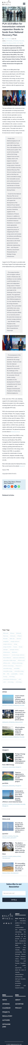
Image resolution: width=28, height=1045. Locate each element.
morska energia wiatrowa (18, 655)
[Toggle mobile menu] (24, 3)
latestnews (14, 652)
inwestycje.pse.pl (15, 431)
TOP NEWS (20, 43)
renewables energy (7, 671)
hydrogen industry (14, 649)
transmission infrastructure (9, 679)
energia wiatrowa (15, 641)
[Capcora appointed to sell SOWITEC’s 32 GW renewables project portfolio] (8, 776)
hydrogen (5, 649)
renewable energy (7, 668)
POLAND (21, 41)
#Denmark (5, 633)
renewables (16, 668)
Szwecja (5, 676)
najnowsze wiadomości (18, 657)
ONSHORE (12, 767)
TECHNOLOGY (6, 858)
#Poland (19, 636)
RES (4, 673)
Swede (21, 673)
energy (15, 644)
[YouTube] (6, 923)
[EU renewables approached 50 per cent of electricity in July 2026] (8, 866)
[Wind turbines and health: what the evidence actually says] (8, 730)
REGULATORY (12, 43)
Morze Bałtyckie (7, 657)
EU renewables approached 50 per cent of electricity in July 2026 (20, 867)
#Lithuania (12, 636)
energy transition (7, 646)
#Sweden (5, 638)
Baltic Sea (12, 638)
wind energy (11, 682)
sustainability (14, 673)
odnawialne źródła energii (9, 660)
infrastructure (6, 652)
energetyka (6, 641)
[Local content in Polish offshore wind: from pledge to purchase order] (8, 699)
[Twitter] (4, 923)
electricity (19, 638)
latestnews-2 (6, 655)
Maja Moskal (7, 38)
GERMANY (5, 722)
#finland (12, 633)
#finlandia (18, 633)
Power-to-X (18, 665)
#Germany (5, 636)
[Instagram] (11, 923)
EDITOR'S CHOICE (7, 705)
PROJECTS (5, 43)
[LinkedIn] (8, 923)
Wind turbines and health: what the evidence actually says (20, 731)
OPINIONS (16, 41)
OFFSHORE (9, 41)
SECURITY (13, 838)
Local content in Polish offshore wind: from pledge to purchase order (20, 699)
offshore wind (21, 660)
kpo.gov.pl (21, 466)
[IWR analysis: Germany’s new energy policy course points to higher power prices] (8, 714)
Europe (15, 646)
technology (12, 676)
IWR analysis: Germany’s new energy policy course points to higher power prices (20, 715)
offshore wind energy (17, 663)
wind (20, 679)
